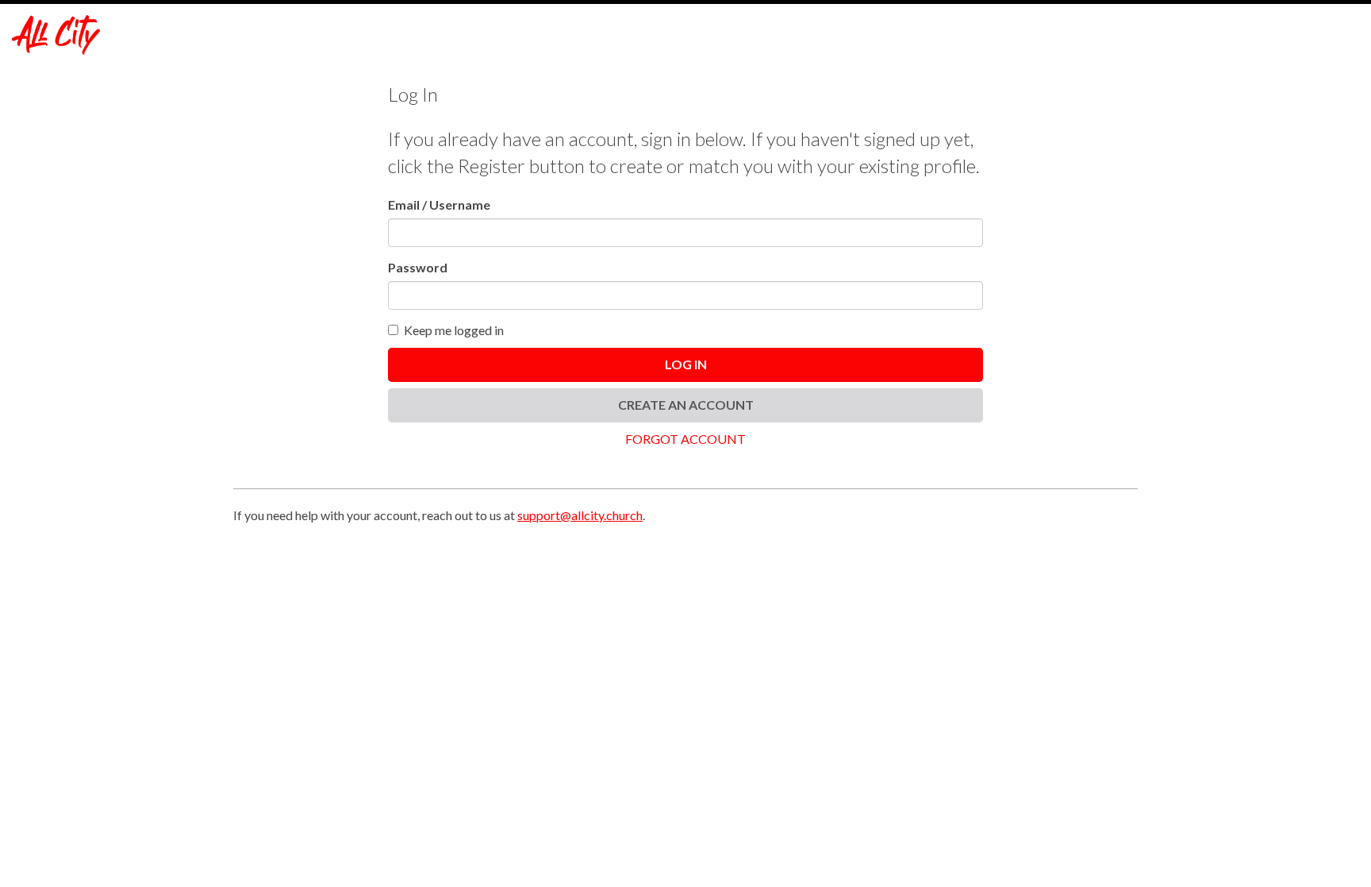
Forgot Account (685, 438)
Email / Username (439, 204)
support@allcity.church (580, 515)
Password (417, 267)
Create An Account (686, 404)
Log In (686, 364)
